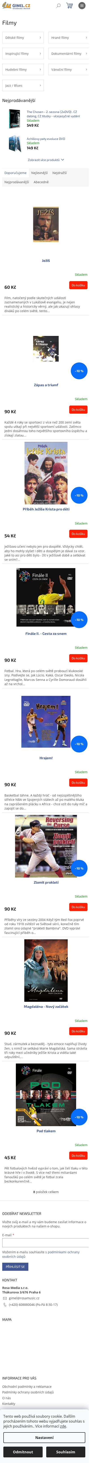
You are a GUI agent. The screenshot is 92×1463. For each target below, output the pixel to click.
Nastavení (44, 1437)
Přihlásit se (15, 1267)
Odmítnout (23, 1452)
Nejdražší (59, 173)
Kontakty (8, 1403)
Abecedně (41, 182)
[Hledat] (58, 5)
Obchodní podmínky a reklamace (27, 1386)
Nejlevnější (39, 173)
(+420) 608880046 (22, 1304)
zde (63, 1426)
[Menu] (81, 5)
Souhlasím (65, 1452)
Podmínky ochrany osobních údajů (28, 1392)
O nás (6, 1398)
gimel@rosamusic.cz (24, 1298)
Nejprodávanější (16, 182)
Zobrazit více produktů (44, 160)
